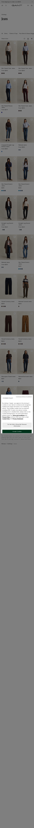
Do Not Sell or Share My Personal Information (17, 425)
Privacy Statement (18, 418)
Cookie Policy (6, 418)
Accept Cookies (17, 431)
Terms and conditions (19, 415)
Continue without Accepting (24, 396)
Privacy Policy (6, 417)
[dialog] (17, 414)
